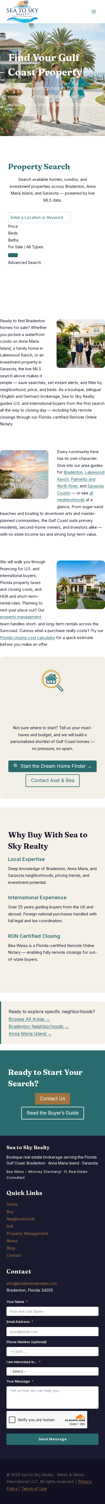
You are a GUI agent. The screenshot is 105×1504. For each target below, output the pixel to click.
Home (12, 1204)
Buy (9, 1211)
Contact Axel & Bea (52, 780)
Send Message (52, 1439)
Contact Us (52, 1098)
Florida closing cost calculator (27, 637)
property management (20, 616)
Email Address (18, 1322)
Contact (13, 1255)
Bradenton (73, 472)
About (12, 1240)
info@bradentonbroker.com (31, 1283)
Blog (10, 1248)
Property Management (27, 1233)
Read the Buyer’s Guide (53, 1113)
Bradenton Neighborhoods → (39, 1026)
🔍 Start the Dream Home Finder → (52, 766)
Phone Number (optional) (26, 1342)
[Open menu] (94, 12)
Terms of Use (34, 1488)
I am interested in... (21, 1362)
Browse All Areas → (29, 1019)
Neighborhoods (20, 1218)
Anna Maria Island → (30, 1033)
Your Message (18, 1381)
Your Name (15, 1302)
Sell (9, 1226)
